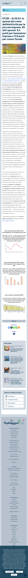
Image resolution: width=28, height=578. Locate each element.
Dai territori (11, 406)
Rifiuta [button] (14, 574)
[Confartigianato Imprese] (7, 3)
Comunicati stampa (13, 399)
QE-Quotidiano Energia (8, 220)
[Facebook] (9, 327)
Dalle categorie (11, 403)
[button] (25, 3)
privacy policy (21, 568)
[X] (11, 327)
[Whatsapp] (14, 327)
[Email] (16, 327)
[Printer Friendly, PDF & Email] (14, 334)
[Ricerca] (21, 3)
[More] (19, 327)
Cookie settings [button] (9, 571)
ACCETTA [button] (19, 571)
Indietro (14, 321)
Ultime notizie (11, 396)
